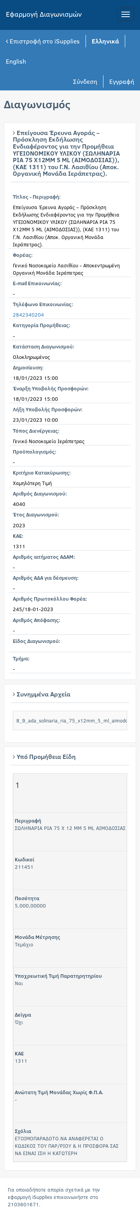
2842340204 (28, 314)
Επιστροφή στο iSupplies (44, 41)
